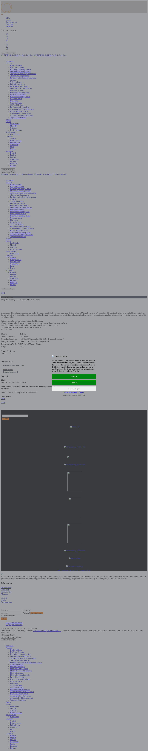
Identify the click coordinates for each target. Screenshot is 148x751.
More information (70, 392)
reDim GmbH (81, 395)
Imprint (81, 392)
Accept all (74, 376)
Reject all (74, 383)
